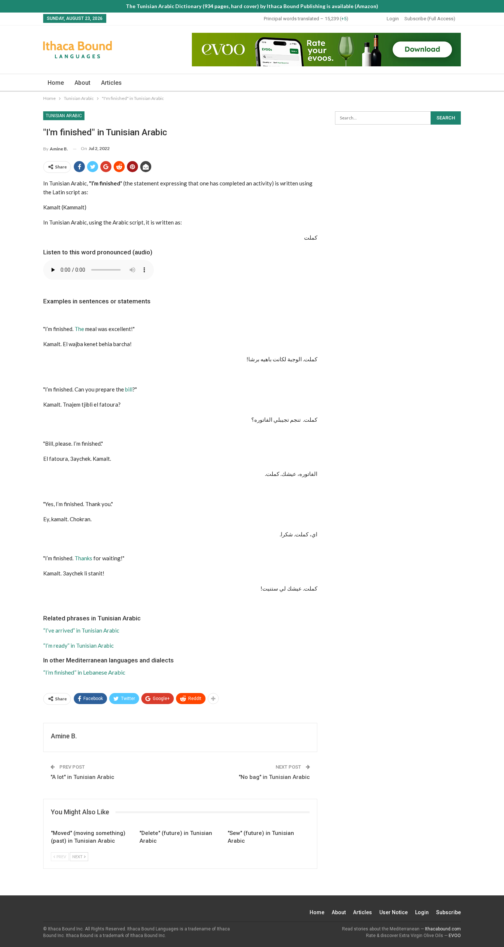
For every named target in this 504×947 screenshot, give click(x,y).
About (82, 82)
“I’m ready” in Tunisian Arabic (78, 645)
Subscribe (448, 912)
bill (128, 389)
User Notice (393, 912)
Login (393, 18)
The (79, 328)
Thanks (83, 558)
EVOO (455, 935)
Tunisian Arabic (64, 115)
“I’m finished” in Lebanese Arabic (84, 672)
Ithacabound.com (443, 929)
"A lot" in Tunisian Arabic (82, 777)
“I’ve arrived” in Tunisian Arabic (81, 630)
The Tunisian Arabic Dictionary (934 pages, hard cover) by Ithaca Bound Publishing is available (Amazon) (252, 6)
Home (56, 82)
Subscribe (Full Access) (429, 18)
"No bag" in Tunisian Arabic (274, 777)
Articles (111, 82)
